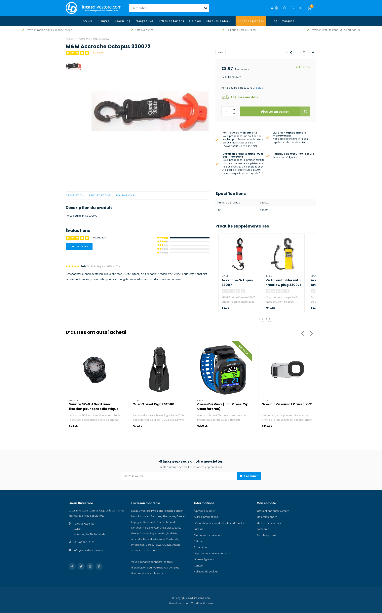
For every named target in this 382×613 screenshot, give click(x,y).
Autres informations (206, 517)
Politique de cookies (206, 571)
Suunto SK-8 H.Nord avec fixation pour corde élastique (93, 406)
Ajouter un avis (79, 246)
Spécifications (100, 195)
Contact (198, 565)
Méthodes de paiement (208, 535)
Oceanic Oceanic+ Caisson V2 (286, 404)
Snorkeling (123, 21)
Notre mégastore (204, 559)
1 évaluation (97, 52)
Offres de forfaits (171, 21)
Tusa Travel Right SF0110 (153, 404)
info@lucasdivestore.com (89, 550)
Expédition (200, 547)
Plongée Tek (144, 21)
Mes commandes (267, 517)
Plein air (195, 21)
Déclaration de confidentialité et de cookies (220, 523)
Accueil (88, 21)
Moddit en (197, 603)
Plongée (104, 21)
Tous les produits (267, 535)
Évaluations (125, 195)
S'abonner (250, 476)
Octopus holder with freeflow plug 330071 (283, 282)
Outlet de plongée (251, 21)
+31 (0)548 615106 (84, 542)
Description (75, 195)
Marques (288, 21)
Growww (208, 603)
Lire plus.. (258, 87)
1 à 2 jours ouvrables (244, 97)
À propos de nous (204, 511)
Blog (274, 21)
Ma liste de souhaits (269, 523)
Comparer (263, 529)
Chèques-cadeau (218, 21)
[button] (262, 319)
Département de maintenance (212, 553)
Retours (199, 541)
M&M (220, 52)
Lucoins (198, 529)
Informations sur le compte (273, 511)
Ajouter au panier (275, 111)
